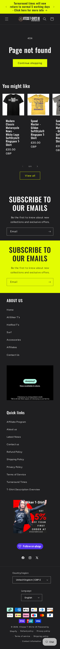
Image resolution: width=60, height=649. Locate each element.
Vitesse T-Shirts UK (28, 627)
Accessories (14, 339)
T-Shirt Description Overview (23, 489)
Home (10, 309)
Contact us (13, 444)
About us (12, 429)
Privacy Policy (14, 467)
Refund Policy (14, 451)
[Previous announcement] (6, 6)
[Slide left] (22, 166)
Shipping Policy (15, 459)
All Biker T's (13, 317)
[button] (6, 19)
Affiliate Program (16, 422)
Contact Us (13, 355)
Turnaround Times (17, 482)
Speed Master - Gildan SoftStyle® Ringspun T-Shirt (38, 129)
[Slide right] (37, 166)
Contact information (31, 641)
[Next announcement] (54, 6)
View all (30, 175)
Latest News (14, 436)
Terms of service (22, 636)
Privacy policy (43, 631)
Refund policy (26, 631)
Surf (9, 332)
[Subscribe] (49, 231)
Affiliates (12, 347)
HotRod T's (13, 324)
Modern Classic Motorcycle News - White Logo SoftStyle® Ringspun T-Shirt (13, 132)
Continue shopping (30, 63)
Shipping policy (41, 636)
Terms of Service (16, 474)
